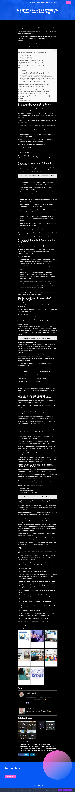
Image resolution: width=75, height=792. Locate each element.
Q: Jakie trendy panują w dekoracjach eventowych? (34, 81)
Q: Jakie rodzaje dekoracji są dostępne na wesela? (34, 73)
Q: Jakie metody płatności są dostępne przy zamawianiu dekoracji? (38, 78)
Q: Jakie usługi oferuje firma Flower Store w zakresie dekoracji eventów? (37, 70)
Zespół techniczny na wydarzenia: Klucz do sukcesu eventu (34, 91)
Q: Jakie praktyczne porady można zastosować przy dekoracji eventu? (38, 76)
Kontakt (56, 2)
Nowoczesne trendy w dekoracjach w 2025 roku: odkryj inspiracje (36, 95)
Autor (21, 98)
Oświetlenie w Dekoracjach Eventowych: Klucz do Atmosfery (34, 64)
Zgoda (60, 790)
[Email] (27, 703)
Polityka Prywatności (46, 2)
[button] (21, 754)
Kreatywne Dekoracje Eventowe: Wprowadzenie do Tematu (33, 52)
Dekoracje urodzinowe (27, 57)
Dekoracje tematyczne (27, 58)
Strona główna (32, 2)
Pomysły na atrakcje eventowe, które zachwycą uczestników (34, 84)
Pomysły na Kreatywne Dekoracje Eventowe (30, 54)
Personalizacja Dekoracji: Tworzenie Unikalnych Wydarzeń (33, 65)
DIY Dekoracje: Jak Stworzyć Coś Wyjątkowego (31, 62)
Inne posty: (24, 82)
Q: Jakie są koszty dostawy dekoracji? (31, 79)
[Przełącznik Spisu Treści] (55, 50)
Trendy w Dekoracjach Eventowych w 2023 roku (31, 60)
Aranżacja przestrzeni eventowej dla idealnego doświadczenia (35, 88)
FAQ (20, 67)
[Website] (28, 703)
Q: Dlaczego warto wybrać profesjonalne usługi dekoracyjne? (36, 72)
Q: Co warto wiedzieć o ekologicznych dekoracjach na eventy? (36, 75)
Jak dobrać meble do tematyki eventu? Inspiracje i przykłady (35, 96)
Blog (38, 2)
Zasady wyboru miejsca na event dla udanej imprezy (32, 86)
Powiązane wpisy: (26, 100)
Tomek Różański (31, 693)
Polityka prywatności (67, 790)
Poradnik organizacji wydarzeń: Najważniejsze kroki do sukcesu (36, 89)
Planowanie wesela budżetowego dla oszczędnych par (33, 93)
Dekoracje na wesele (27, 55)
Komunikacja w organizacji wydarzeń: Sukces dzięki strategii (37, 746)
